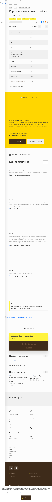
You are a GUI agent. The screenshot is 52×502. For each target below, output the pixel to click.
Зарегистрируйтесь (16, 336)
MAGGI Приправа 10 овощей (18, 81)
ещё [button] (10, 424)
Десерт (10, 453)
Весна (31, 421)
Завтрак (31, 432)
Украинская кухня (24, 7)
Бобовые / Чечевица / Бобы (15, 432)
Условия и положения (35, 476)
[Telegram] (43, 22)
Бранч (31, 430)
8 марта (31, 414)
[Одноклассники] (45, 22)
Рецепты (2, 15)
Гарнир (10, 449)
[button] (24, 328)
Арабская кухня (12, 419)
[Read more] (17, 363)
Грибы (10, 436)
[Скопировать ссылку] (47, 22)
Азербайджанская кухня (14, 414)
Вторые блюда (12, 447)
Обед (15, 7)
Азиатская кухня (12, 416)
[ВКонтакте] (41, 22)
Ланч (10, 7)
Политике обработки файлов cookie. (19, 492)
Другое (10, 455)
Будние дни (32, 417)
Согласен (27, 497)
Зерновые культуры (13, 438)
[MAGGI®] (2, 4)
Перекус (31, 438)
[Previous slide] (44, 356)
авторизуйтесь (29, 336)
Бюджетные (32, 419)
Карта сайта (13, 478)
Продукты (3, 22)
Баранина (11, 430)
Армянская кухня (12, 421)
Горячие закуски (12, 451)
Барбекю (31, 416)
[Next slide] (46, 356)
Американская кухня (13, 417)
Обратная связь (34, 473)
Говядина (11, 434)
